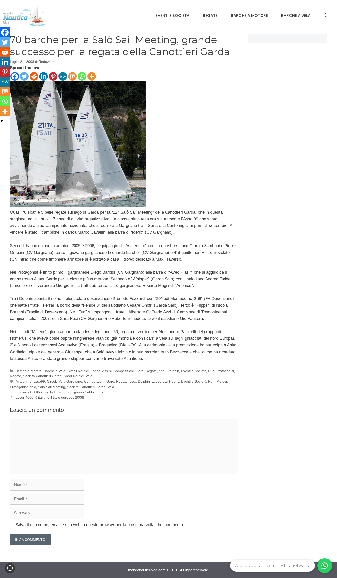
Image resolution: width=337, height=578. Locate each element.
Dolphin (173, 371)
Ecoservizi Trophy (165, 381)
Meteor (221, 381)
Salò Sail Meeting (51, 387)
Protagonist (225, 371)
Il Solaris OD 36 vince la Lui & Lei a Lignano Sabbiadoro (59, 392)
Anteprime (24, 381)
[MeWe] (62, 76)
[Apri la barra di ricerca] (326, 15)
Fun (211, 371)
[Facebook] (14, 76)
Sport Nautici (74, 376)
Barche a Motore (249, 15)
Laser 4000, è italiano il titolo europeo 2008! (50, 397)
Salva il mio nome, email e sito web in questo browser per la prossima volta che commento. (99, 524)
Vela (89, 376)
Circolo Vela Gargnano (64, 381)
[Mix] (72, 76)
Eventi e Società (172, 15)
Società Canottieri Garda (42, 376)
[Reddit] (34, 76)
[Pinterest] (53, 76)
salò (33, 387)
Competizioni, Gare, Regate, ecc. (139, 371)
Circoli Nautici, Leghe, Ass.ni (89, 371)
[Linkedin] (43, 76)
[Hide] (2, 121)
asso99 (39, 381)
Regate (210, 15)
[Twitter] (24, 76)
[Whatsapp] (82, 76)
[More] (91, 76)
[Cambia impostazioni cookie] (10, 568)
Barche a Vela (296, 15)
